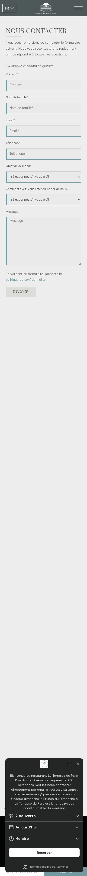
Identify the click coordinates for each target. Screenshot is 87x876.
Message (12, 212)
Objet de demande (19, 166)
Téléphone (13, 143)
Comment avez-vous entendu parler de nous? (37, 189)
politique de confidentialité (26, 280)
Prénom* (12, 74)
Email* (10, 120)
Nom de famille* (17, 97)
